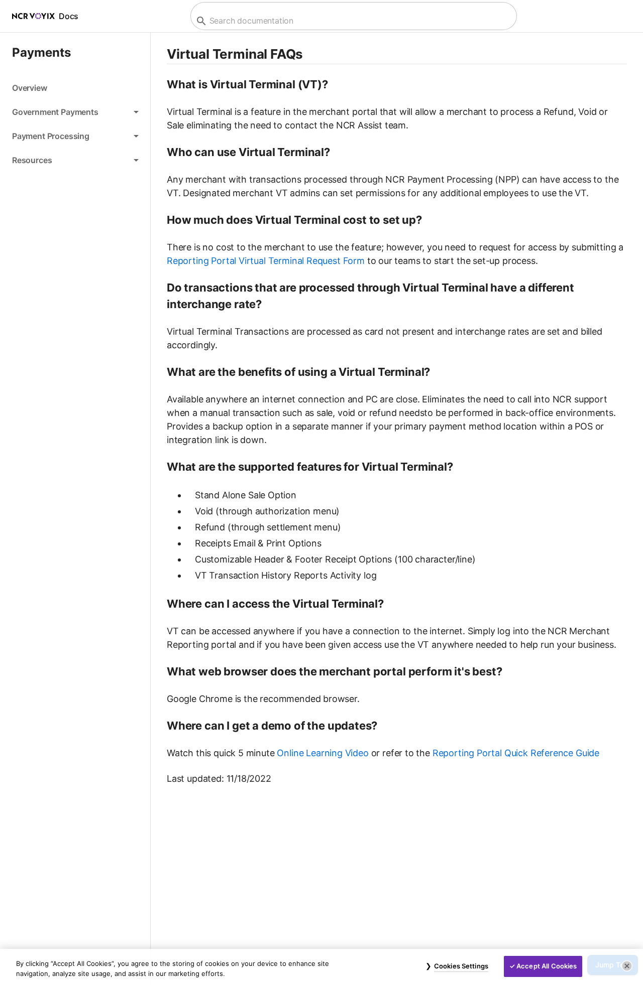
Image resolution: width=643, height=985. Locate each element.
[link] (75, 88)
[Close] (627, 966)
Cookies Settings (461, 966)
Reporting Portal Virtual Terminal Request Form (266, 260)
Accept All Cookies (546, 966)
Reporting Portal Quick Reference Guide (516, 753)
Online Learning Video (322, 753)
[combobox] (352, 21)
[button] (75, 112)
